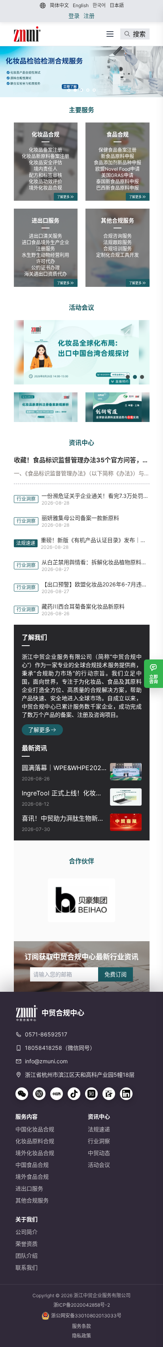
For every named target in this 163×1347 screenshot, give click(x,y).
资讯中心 (81, 442)
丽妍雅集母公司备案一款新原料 (80, 517)
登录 (74, 15)
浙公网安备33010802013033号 (86, 1316)
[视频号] (39, 1093)
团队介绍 (26, 1255)
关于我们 (26, 1219)
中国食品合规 (32, 1164)
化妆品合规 (45, 134)
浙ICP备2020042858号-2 (81, 1305)
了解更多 (63, 197)
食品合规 (117, 134)
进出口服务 (45, 220)
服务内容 (26, 1116)
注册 (89, 15)
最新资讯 (34, 748)
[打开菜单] (110, 34)
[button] (81, 71)
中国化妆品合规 (34, 1129)
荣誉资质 (26, 1243)
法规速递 (99, 1129)
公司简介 (26, 1231)
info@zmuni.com (46, 1061)
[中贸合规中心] (27, 34)
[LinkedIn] (126, 1093)
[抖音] (74, 1093)
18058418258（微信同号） (60, 1047)
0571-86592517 (46, 1034)
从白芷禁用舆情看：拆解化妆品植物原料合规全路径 (96, 562)
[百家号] (108, 1093)
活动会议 (81, 307)
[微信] (21, 1093)
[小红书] (56, 1093)
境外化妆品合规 (34, 1152)
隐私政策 (81, 1336)
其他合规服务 (117, 220)
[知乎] (91, 1093)
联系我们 (26, 1267)
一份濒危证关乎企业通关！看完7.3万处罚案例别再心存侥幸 (96, 495)
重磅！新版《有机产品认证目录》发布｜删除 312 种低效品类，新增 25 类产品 (95, 540)
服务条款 (81, 1326)
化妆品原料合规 (34, 1141)
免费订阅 (115, 974)
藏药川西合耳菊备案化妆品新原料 (83, 606)
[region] (81, 71)
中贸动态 (99, 1152)
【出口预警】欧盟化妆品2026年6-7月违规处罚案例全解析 (96, 584)
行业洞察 (99, 1141)
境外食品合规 (32, 1176)
